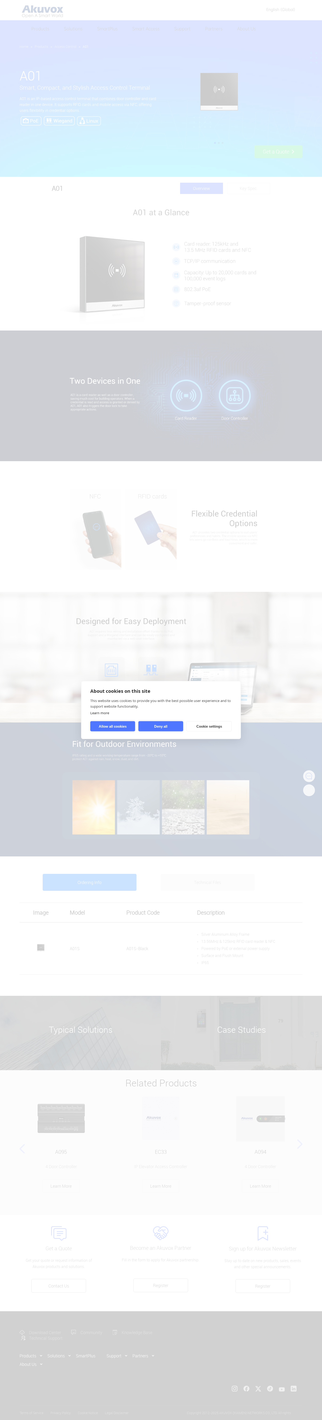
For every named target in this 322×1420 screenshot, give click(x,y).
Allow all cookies (113, 726)
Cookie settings (209, 726)
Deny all (160, 726)
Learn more (99, 712)
